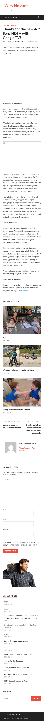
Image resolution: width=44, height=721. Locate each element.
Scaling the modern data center (16, 641)
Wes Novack (17, 5)
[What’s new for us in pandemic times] (22, 357)
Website (6, 530)
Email (6, 519)
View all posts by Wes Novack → (27, 449)
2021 (5, 337)
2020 (6, 647)
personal (6, 25)
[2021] (22, 321)
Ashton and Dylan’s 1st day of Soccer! (18, 674)
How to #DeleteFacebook (14, 661)
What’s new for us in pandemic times (18, 370)
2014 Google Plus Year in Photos (16, 681)
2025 (6, 602)
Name (6, 509)
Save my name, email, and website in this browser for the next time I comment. (21, 544)
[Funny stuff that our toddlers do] (22, 393)
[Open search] (38, 17)
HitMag (25, 718)
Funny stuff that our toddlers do (16, 409)
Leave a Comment (31, 42)
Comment (8, 479)
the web (13, 25)
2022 (6, 609)
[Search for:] (22, 698)
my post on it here (21, 290)
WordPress (15, 718)
